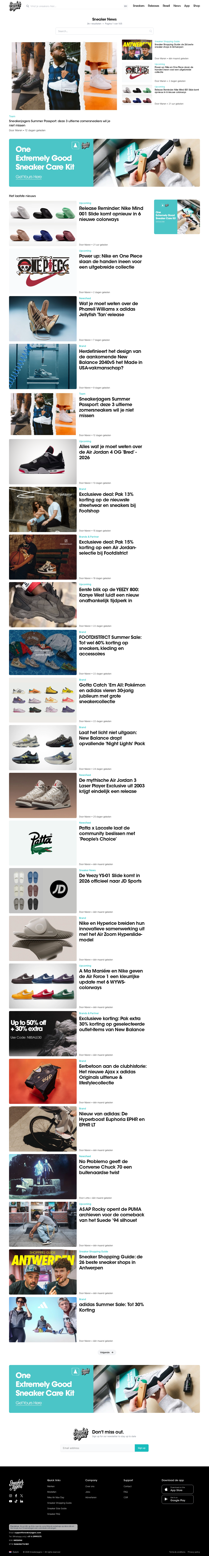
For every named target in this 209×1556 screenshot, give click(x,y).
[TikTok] (16, 1501)
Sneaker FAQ (53, 1514)
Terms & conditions (177, 1552)
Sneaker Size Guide (57, 1508)
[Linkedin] (21, 1501)
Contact (128, 1486)
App (187, 6)
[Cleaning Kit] (104, 163)
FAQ (126, 1491)
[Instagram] (10, 1495)
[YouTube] (10, 1501)
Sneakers (138, 6)
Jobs (87, 1491)
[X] (21, 1495)
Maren (18, 130)
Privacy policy (194, 1552)
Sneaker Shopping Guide (59, 1503)
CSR (126, 1497)
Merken (51, 1486)
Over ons (89, 1486)
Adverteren (91, 1497)
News (177, 6)
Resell (166, 6)
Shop (196, 6)
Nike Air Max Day (55, 1497)
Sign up (142, 1448)
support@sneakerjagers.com (28, 1533)
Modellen (51, 1491)
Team (12, 116)
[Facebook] (16, 1495)
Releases (153, 6)
